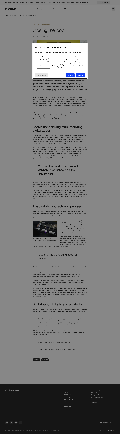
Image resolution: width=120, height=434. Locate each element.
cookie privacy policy (43, 68)
